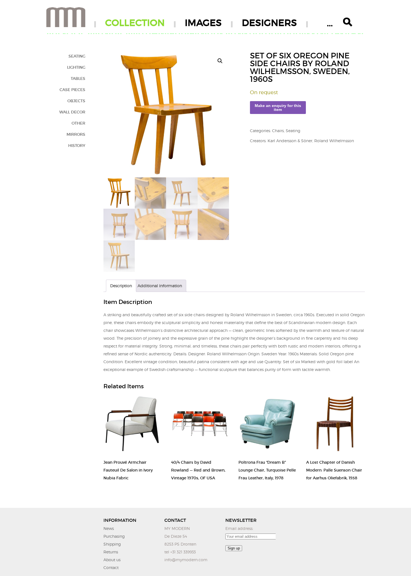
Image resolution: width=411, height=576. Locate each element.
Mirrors (76, 134)
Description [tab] (121, 285)
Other (78, 123)
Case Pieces (72, 89)
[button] (220, 61)
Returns (110, 551)
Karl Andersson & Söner (290, 140)
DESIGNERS (269, 22)
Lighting (76, 67)
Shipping (112, 544)
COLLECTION (135, 22)
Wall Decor (72, 112)
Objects (76, 100)
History (76, 145)
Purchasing (114, 536)
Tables (78, 78)
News (108, 528)
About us (112, 559)
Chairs (278, 130)
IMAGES (203, 22)
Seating (76, 56)
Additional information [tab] (160, 285)
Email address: (239, 528)
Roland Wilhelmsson (334, 140)
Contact (111, 567)
